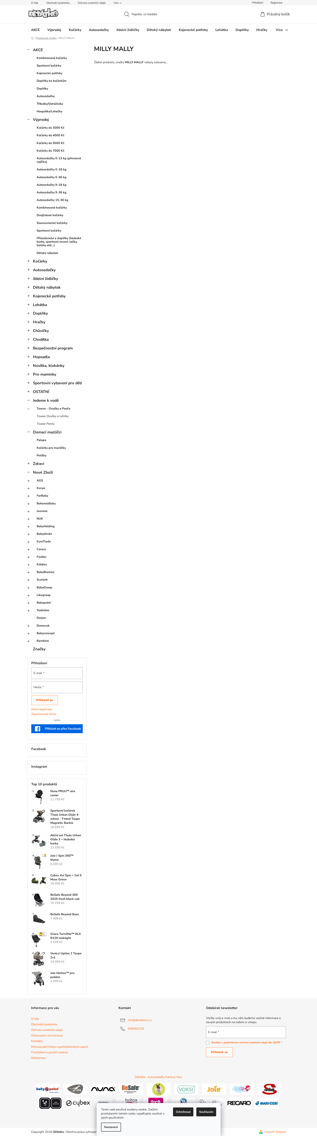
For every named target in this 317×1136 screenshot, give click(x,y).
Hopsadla (41, 356)
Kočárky (40, 261)
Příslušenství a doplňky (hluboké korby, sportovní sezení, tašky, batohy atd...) (59, 241)
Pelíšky (41, 455)
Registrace (276, 2)
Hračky (39, 322)
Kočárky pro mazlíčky (51, 448)
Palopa (41, 440)
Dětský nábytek (47, 253)
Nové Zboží (43, 472)
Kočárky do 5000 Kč (50, 143)
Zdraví (38, 463)
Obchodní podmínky (58, 3)
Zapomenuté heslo (43, 714)
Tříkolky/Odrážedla (50, 104)
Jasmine (42, 511)
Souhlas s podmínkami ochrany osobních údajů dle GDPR (245, 1042)
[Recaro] (239, 1103)
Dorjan (41, 618)
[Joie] (214, 1089)
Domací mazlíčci (47, 432)
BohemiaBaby (46, 503)
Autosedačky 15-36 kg (52, 200)
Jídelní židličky (45, 278)
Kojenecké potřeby (49, 73)
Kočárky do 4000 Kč (50, 135)
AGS (40, 480)
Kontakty (37, 1041)
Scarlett (42, 580)
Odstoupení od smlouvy (47, 1035)
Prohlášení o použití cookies (49, 1052)
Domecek (43, 626)
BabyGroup (44, 587)
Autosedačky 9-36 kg (51, 192)
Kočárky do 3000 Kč (50, 128)
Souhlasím (206, 1112)
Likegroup (44, 595)
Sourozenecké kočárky (52, 223)
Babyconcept (46, 633)
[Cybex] (78, 1103)
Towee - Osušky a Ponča (53, 409)
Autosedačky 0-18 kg (51, 169)
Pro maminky (44, 374)
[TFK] (75, 1089)
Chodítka (41, 339)
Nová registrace (41, 709)
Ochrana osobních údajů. (92, 3)
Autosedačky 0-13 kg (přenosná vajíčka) (59, 160)
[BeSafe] (131, 1089)
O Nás (34, 3)
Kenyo (41, 488)
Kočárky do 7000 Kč (50, 151)
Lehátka (40, 304)
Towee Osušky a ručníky (53, 416)
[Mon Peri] (242, 1089)
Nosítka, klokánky (48, 365)
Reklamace (38, 1058)
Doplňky (42, 89)
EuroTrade (44, 541)
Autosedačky (46, 96)
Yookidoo (43, 610)
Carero (41, 549)
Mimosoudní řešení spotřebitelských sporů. (60, 1047)
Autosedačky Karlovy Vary (164, 1077)
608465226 (136, 1029)
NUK (40, 519)
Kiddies (42, 564)
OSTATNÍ (41, 391)
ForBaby (42, 496)
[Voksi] (186, 1089)
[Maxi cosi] (267, 1103)
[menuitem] (35, 30)
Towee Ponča (45, 424)
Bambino (43, 641)
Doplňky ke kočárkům (51, 81)
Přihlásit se (44, 700)
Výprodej (41, 119)
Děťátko (140, 1077)
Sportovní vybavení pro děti (57, 383)
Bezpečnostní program (53, 348)
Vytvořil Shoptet (275, 1132)
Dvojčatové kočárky (50, 215)
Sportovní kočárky (49, 66)
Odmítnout (183, 1112)
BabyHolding (46, 526)
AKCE (38, 49)
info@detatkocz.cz (140, 1020)
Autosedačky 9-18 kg (51, 185)
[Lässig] (159, 1089)
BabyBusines (45, 572)
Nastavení (111, 1127)
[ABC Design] (50, 1103)
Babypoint (44, 603)
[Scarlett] (270, 1089)
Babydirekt (44, 534)
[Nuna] (103, 1089)
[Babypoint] (48, 1089)
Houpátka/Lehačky (49, 111)
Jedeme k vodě (46, 400)
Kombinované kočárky (52, 58)
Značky (39, 649)
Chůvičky (41, 330)
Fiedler (41, 557)
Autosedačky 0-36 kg (51, 177)
